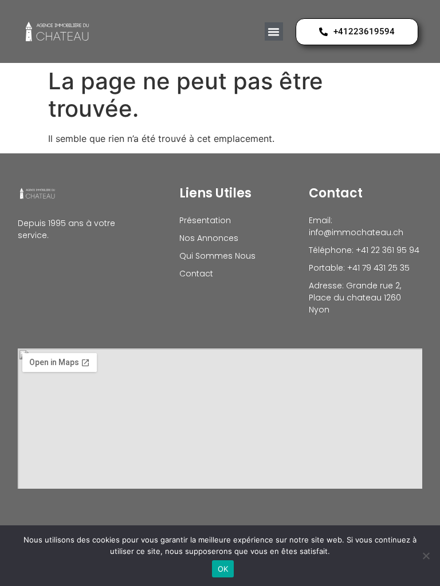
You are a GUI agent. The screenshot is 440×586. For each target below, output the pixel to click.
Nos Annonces (208, 238)
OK (223, 568)
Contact (196, 273)
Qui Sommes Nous (217, 256)
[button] (274, 31)
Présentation (205, 220)
